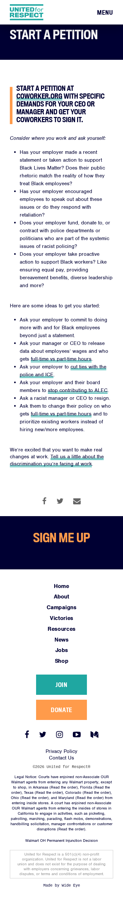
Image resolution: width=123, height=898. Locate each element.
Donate (61, 710)
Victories (61, 618)
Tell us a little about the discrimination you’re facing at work (57, 460)
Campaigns (61, 607)
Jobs (61, 650)
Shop (62, 660)
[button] (105, 12)
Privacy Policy (61, 751)
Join (61, 685)
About (61, 596)
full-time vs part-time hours (61, 414)
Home (61, 586)
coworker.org (39, 96)
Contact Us (61, 758)
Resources (61, 628)
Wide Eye (71, 885)
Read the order (63, 787)
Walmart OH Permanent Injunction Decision (61, 840)
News (61, 639)
